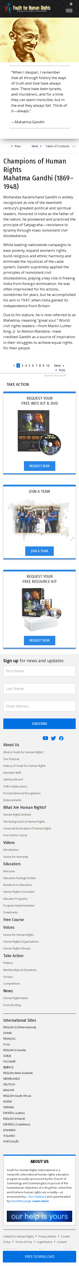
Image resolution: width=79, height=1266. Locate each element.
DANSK (7, 1033)
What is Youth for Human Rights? (23, 752)
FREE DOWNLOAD (39, 1256)
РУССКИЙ (9, 1061)
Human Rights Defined (17, 814)
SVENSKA (8, 1107)
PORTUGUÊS (11, 1141)
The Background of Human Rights (24, 821)
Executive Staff (12, 772)
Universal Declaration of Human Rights (27, 828)
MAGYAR (8, 1090)
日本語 (7, 1056)
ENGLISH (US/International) (19, 1027)
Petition (8, 963)
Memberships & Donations (20, 970)
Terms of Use (23, 1242)
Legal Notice (44, 1242)
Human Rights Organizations (21, 941)
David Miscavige (21, 1201)
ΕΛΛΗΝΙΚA (9, 1130)
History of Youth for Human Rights (24, 766)
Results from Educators (17, 885)
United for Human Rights (18, 1236)
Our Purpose (11, 759)
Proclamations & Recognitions (22, 793)
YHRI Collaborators (15, 786)
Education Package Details (19, 878)
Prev (18, 146)
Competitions (11, 983)
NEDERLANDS (11, 1079)
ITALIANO (9, 1136)
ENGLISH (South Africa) (17, 1096)
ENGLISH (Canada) (14, 1050)
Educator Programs (15, 899)
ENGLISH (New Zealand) (17, 1073)
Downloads (10, 912)
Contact (62, 1242)
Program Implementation (19, 905)
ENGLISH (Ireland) (14, 1119)
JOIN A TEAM (39, 551)
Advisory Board (13, 779)
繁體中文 (8, 1067)
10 (48, 365)
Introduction (11, 850)
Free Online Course (15, 835)
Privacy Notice (47, 1236)
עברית (6, 1044)
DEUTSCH (9, 1084)
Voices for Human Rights (18, 935)
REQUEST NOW (39, 466)
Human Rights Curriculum (19, 892)
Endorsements (12, 800)
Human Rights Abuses (16, 948)
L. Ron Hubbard (36, 1197)
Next (35, 146)
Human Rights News (15, 998)
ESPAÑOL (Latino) (14, 1113)
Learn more (40, 1201)
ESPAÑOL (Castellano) (16, 1124)
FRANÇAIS (9, 1039)
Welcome (9, 871)
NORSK (7, 1101)
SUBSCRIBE (39, 724)
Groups (8, 977)
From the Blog (12, 1005)
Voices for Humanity (15, 857)
